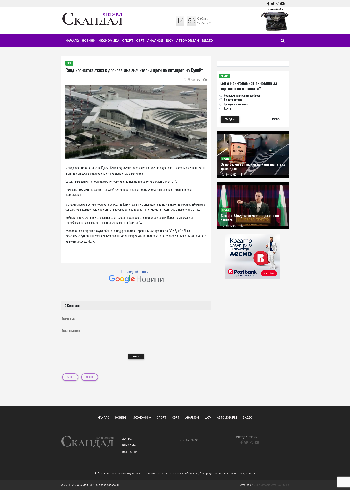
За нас (127, 439)
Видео (207, 40)
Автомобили (187, 40)
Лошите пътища (233, 100)
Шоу (169, 40)
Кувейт (70, 377)
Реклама (129, 445)
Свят (140, 40)
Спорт (127, 40)
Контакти (129, 452)
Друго (227, 108)
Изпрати (136, 356)
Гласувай (230, 119)
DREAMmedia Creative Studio (271, 485)
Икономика (108, 40)
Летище (89, 377)
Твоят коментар (71, 330)
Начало (72, 40)
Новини (89, 40)
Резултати (276, 119)
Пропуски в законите (236, 104)
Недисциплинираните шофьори (242, 95)
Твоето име (68, 319)
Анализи (155, 40)
